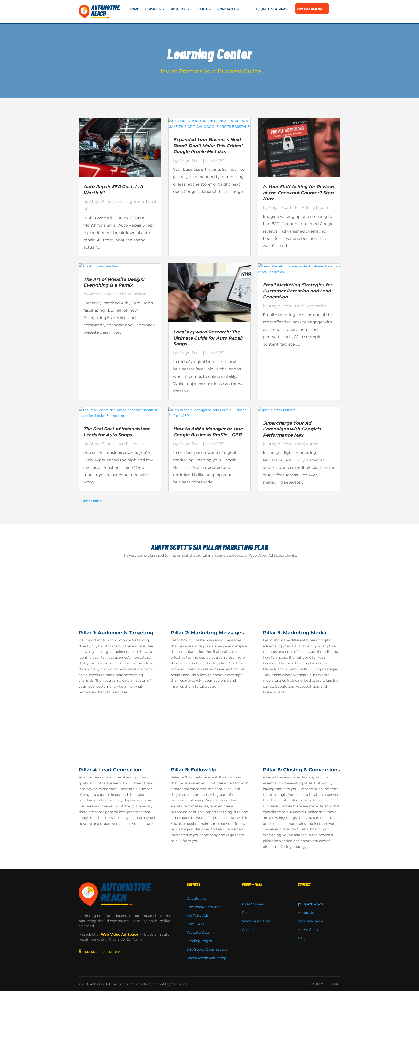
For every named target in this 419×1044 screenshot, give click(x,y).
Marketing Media (311, 207)
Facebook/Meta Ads (203, 907)
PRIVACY (316, 984)
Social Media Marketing (206, 958)
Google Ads (306, 444)
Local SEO (214, 160)
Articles (248, 929)
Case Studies (253, 904)
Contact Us (228, 9)
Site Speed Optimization (207, 949)
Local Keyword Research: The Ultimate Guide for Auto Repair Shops (208, 338)
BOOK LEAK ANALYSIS (309, 8)
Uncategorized (129, 201)
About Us (306, 912)
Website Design (130, 294)
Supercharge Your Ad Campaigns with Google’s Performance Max (292, 429)
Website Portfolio (257, 921)
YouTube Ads (198, 915)
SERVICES (193, 884)
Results (178, 9)
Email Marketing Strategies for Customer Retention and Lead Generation (297, 290)
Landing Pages (199, 941)
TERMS (335, 984)
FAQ (302, 938)
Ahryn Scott (100, 201)
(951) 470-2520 (274, 9)
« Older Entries (90, 501)
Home (134, 9)
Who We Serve (310, 921)
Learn (201, 9)
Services (153, 9)
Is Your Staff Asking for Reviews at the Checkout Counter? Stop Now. (299, 192)
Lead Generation (311, 306)
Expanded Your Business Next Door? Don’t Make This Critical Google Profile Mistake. (207, 145)
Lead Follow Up (130, 443)
